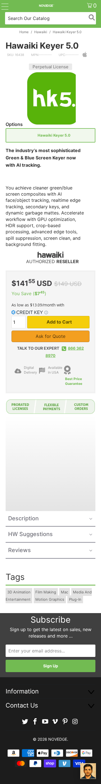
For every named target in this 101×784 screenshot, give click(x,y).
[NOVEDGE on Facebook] (35, 721)
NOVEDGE (57, 739)
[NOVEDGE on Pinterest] (65, 721)
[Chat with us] (88, 771)
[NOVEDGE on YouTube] (45, 721)
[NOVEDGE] (46, 5)
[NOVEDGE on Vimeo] (55, 721)
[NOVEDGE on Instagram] (75, 721)
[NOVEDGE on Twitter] (25, 721)
